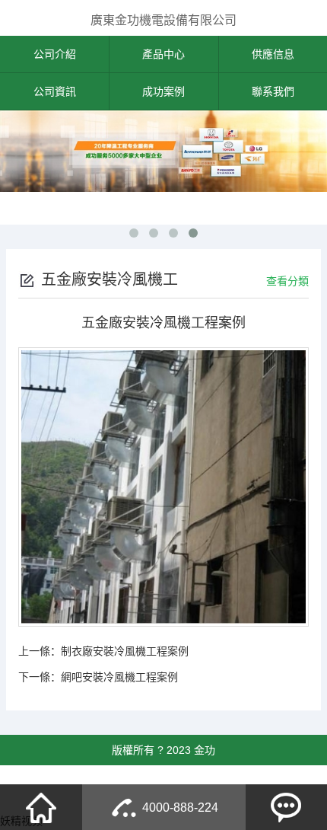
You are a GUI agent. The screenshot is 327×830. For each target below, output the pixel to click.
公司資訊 (54, 91)
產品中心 (163, 54)
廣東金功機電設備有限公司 (163, 20)
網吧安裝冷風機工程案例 (119, 677)
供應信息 (273, 54)
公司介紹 (54, 54)
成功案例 (163, 91)
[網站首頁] (41, 807)
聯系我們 (273, 91)
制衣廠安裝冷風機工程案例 (125, 651)
